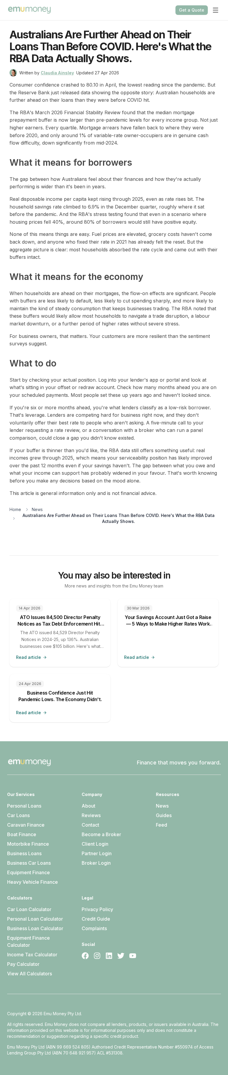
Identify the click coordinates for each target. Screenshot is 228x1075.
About (88, 806)
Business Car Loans (29, 863)
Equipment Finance (28, 872)
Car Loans (18, 815)
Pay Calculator (23, 964)
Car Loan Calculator (29, 909)
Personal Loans (24, 806)
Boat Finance (21, 834)
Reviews (91, 815)
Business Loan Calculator (35, 928)
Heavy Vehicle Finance (32, 882)
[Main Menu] (215, 10)
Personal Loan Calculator (35, 919)
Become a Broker (101, 834)
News (37, 509)
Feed (161, 825)
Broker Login (96, 863)
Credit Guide (96, 919)
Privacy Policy (97, 909)
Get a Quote (191, 9)
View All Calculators (29, 974)
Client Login (95, 844)
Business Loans (24, 853)
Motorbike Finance (28, 844)
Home (15, 509)
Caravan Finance (26, 825)
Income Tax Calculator (32, 955)
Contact (90, 825)
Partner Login (97, 853)
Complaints (94, 928)
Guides (164, 815)
